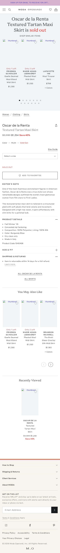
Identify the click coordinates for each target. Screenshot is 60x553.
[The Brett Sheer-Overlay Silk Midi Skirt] (48, 313)
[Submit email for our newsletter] (54, 510)
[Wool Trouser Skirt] (48, 52)
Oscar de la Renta (16, 125)
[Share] (56, 125)
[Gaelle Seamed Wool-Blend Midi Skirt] (11, 52)
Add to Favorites (31, 175)
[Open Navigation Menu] (4, 9)
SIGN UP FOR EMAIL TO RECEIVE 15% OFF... (30, 3)
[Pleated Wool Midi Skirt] (30, 52)
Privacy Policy (8, 533)
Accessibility (24, 533)
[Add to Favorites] (17, 42)
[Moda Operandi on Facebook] (30, 525)
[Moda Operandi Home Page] (30, 9)
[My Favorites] (50, 9)
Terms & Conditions (41, 533)
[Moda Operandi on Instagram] (6, 525)
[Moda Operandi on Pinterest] (53, 525)
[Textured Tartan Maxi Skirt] (30, 402)
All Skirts (30, 279)
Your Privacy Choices (12, 538)
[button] (53, 364)
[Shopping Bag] (56, 9)
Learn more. (10, 264)
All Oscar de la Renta (30, 274)
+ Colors (48, 88)
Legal (26, 538)
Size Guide (53, 149)
